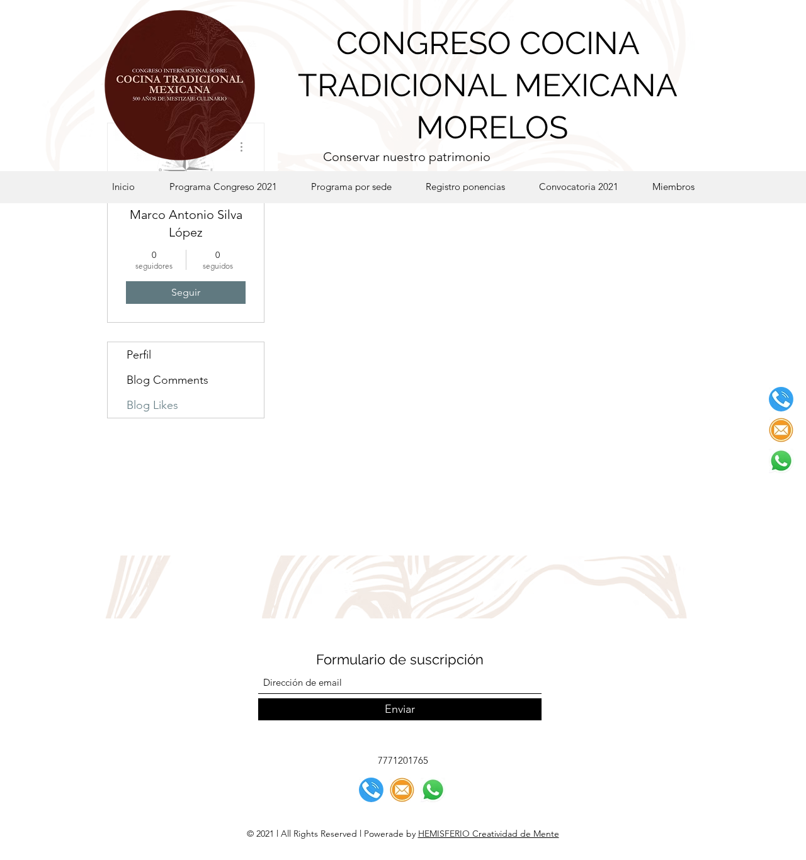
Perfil (139, 355)
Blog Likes (152, 405)
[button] (351, 186)
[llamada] (781, 399)
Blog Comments (167, 380)
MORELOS (488, 127)
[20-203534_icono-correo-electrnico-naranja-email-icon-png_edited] (781, 430)
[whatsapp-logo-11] (781, 461)
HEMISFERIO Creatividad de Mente (488, 833)
